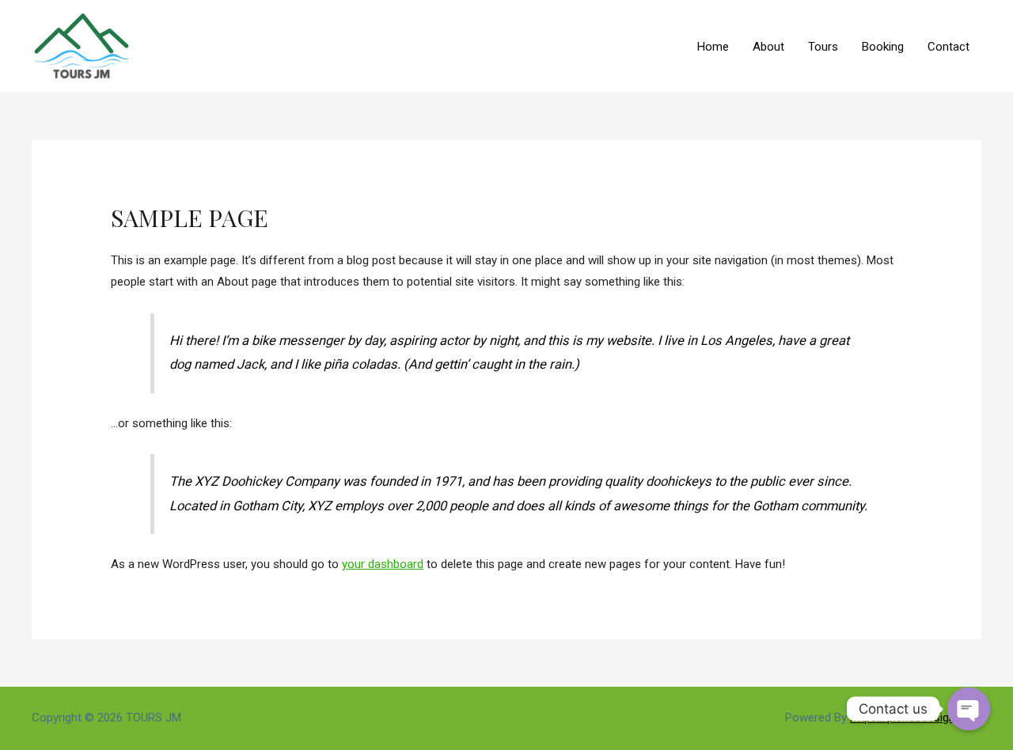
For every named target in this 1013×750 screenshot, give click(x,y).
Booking (883, 47)
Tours (823, 47)
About (768, 47)
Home (713, 47)
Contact (948, 47)
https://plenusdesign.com (915, 717)
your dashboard (382, 564)
